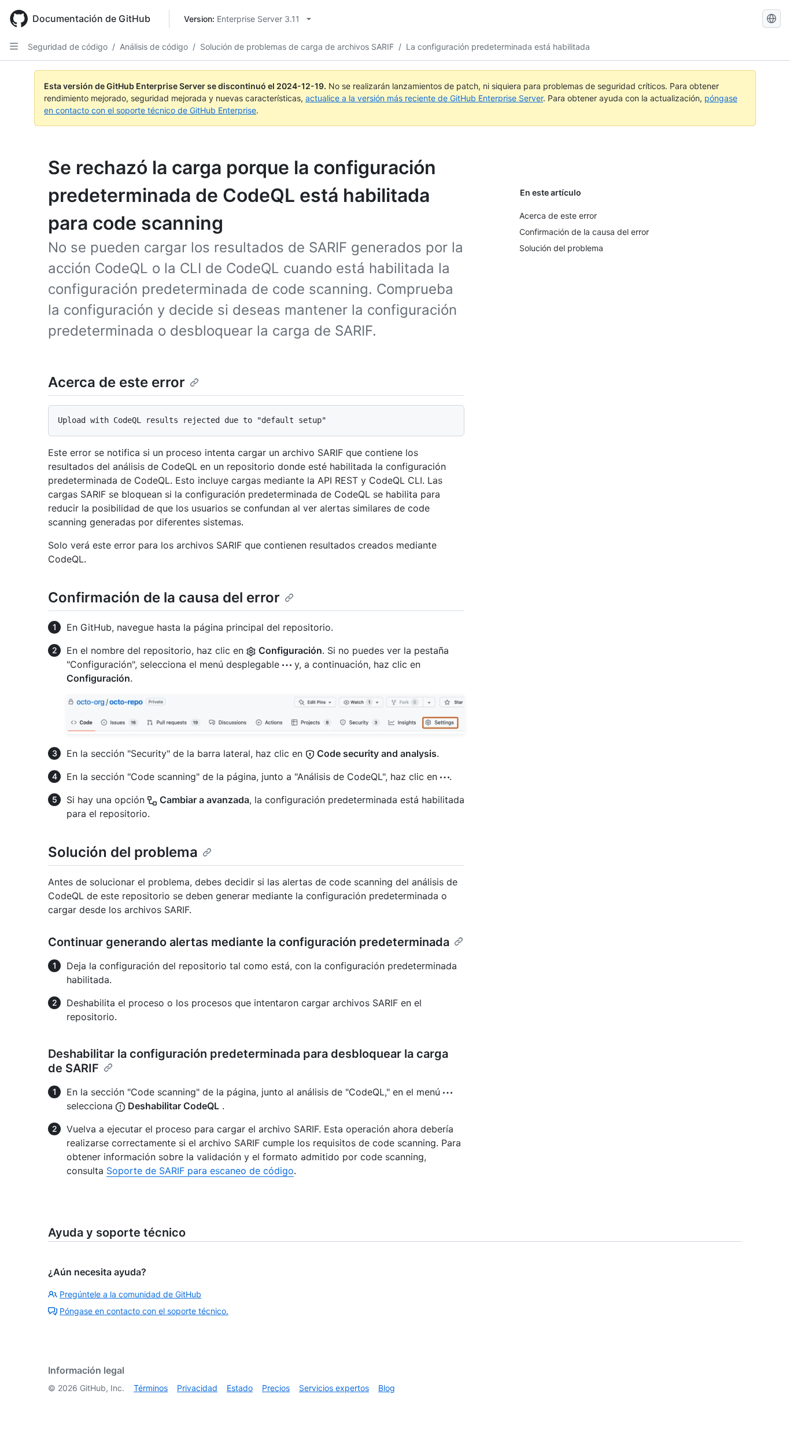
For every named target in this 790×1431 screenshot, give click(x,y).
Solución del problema (123, 852)
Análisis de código (154, 46)
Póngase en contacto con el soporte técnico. (144, 1311)
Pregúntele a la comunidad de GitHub (130, 1294)
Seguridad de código (68, 46)
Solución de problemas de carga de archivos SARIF (297, 46)
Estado (240, 1388)
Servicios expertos (334, 1388)
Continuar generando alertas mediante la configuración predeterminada (248, 942)
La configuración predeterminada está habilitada (498, 46)
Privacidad (197, 1388)
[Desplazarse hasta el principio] (764, 1405)
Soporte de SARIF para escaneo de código (200, 1170)
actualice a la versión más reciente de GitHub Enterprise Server (424, 98)
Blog (386, 1388)
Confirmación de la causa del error (164, 597)
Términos (151, 1388)
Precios (276, 1388)
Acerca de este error (116, 382)
